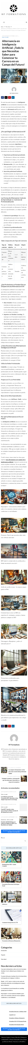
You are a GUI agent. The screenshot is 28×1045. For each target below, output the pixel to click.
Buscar (3, 838)
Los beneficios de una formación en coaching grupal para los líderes (12, 989)
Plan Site (18, 1037)
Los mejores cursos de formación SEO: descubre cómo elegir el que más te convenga (9, 798)
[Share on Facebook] (2, 97)
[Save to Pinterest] (9, 97)
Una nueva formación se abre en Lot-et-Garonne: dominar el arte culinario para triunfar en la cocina (13, 971)
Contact (13, 1037)
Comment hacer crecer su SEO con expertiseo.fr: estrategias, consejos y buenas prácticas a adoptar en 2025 (13, 615)
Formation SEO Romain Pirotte (16, 1024)
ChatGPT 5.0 (12, 1015)
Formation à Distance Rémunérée (17, 1018)
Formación (4, 950)
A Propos (11, 1039)
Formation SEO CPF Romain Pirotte (17, 1021)
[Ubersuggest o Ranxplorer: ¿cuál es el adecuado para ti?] (14, 631)
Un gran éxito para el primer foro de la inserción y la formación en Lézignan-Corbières (14, 977)
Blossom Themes (8, 1041)
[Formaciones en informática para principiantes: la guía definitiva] (14, 663)
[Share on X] (6, 97)
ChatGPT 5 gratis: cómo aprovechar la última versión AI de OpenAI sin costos (9, 811)
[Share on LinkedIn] (13, 97)
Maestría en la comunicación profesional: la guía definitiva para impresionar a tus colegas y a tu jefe (13, 717)
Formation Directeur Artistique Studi (17, 1011)
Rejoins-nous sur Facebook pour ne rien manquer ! (14, 831)
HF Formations (14, 93)
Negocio (3, 819)
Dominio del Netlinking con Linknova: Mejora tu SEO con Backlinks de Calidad (9, 823)
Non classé (5, 37)
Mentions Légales (5, 1037)
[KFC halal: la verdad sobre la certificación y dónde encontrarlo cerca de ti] (14, 551)
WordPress (22, 1041)
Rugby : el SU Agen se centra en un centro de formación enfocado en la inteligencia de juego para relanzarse (13, 983)
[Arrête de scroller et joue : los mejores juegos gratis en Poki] (14, 577)
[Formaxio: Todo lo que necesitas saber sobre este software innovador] (14, 525)
